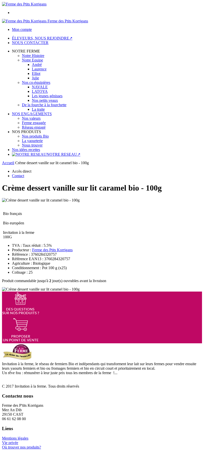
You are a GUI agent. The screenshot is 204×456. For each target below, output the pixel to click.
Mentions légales (15, 438)
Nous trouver (32, 145)
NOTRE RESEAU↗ (63, 154)
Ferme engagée (34, 123)
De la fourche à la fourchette (44, 105)
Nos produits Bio (35, 136)
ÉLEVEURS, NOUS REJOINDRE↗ (42, 38)
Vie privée (10, 443)
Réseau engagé (34, 127)
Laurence (39, 69)
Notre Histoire (33, 55)
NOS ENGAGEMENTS (32, 114)
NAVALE (40, 87)
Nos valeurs (31, 118)
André (37, 64)
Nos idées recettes (26, 150)
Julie (35, 78)
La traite (38, 109)
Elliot (36, 73)
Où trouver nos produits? (21, 447)
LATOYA (40, 91)
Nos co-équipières (36, 82)
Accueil (8, 163)
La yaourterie (32, 141)
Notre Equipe (32, 60)
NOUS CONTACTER (30, 43)
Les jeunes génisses (47, 96)
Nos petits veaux (45, 100)
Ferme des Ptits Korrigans (52, 250)
